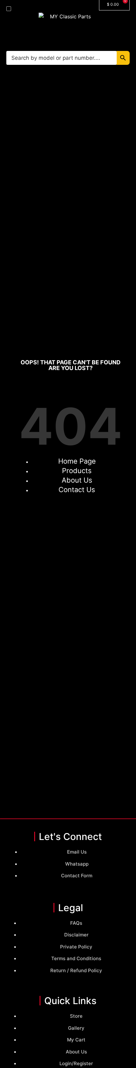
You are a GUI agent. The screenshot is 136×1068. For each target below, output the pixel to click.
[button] (8, 8)
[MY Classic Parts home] (68, 30)
